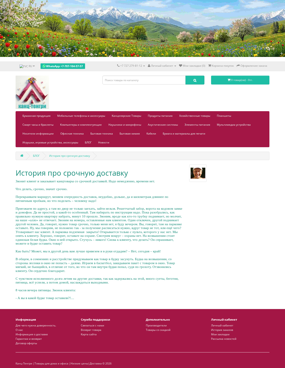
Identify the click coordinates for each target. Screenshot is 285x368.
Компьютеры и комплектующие (81, 125)
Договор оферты (26, 343)
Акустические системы (163, 125)
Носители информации (38, 133)
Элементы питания (197, 125)
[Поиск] (194, 80)
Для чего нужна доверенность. (36, 325)
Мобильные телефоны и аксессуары (81, 116)
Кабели (151, 133)
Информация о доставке (32, 334)
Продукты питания (160, 116)
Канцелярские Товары (126, 116)
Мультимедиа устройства (234, 125)
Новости (103, 142)
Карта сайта (89, 334)
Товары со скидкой (158, 330)
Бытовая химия (130, 133)
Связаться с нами (92, 325)
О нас (19, 330)
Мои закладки (220, 334)
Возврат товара (91, 330)
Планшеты (224, 116)
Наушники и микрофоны (124, 125)
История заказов (222, 330)
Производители (156, 325)
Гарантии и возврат (29, 339)
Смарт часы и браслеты (37, 125)
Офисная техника (72, 133)
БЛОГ (88, 142)
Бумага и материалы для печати (184, 133)
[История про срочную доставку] (198, 173)
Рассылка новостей (223, 339)
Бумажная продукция (36, 116)
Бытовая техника (101, 133)
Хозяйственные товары (194, 116)
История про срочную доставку (69, 156)
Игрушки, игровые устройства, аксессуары (50, 142)
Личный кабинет (222, 325)
